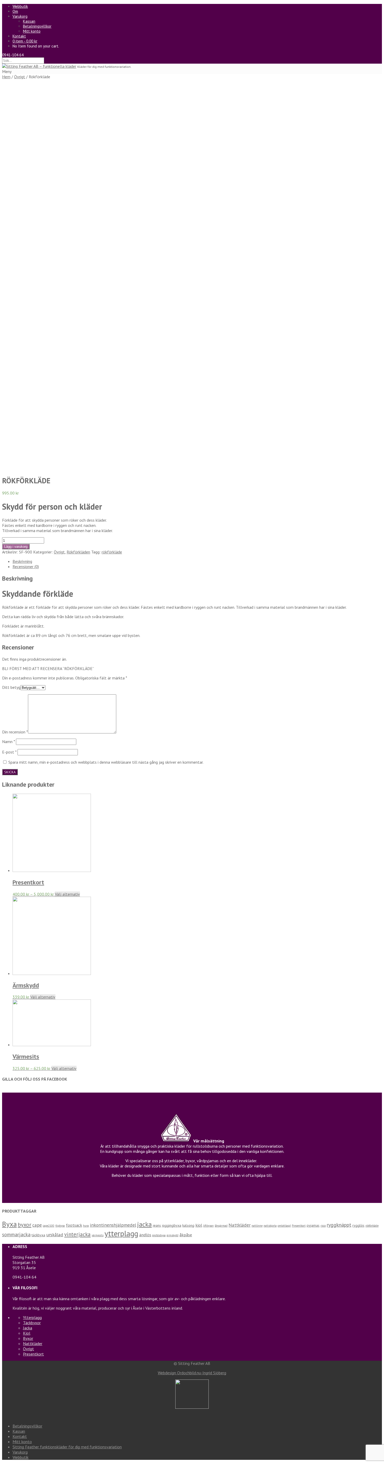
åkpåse (185, 1234)
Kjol (26, 1333)
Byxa (9, 1223)
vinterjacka (77, 1234)
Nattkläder (240, 1225)
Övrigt (19, 76)
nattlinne (257, 1225)
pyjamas (313, 1225)
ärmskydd (172, 1235)
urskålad (54, 1235)
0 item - (25, 41)
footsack (74, 1225)
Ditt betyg (11, 687)
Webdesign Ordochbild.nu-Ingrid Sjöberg (192, 1372)
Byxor (28, 1338)
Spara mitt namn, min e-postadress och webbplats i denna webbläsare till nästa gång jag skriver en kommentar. (105, 762)
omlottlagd (284, 1225)
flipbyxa (60, 1225)
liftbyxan (208, 1225)
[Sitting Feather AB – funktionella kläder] (39, 66)
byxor (24, 1224)
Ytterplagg (32, 1317)
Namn (8, 741)
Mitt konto (31, 31)
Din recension (15, 731)
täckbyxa (38, 1235)
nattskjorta (270, 1225)
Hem (6, 76)
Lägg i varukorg (15, 547)
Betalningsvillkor (37, 26)
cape (37, 1225)
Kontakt (19, 36)
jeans (157, 1225)
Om (15, 11)
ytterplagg (121, 1233)
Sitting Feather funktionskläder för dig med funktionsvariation (67, 1446)
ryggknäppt (339, 1224)
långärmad (221, 1225)
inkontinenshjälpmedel (113, 1225)
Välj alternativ (67, 894)
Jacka (27, 1327)
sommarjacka (16, 1234)
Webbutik (20, 6)
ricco (323, 1225)
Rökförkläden (78, 552)
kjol (198, 1225)
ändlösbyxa (159, 1235)
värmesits (97, 1235)
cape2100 (48, 1225)
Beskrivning (22, 561)
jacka (144, 1224)
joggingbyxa (171, 1225)
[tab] (197, 561)
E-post (9, 752)
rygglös (358, 1225)
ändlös (145, 1234)
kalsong (188, 1225)
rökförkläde (112, 552)
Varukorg (20, 16)
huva (86, 1225)
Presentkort (299, 1225)
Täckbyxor (32, 1322)
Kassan (29, 21)
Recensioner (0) (26, 566)
